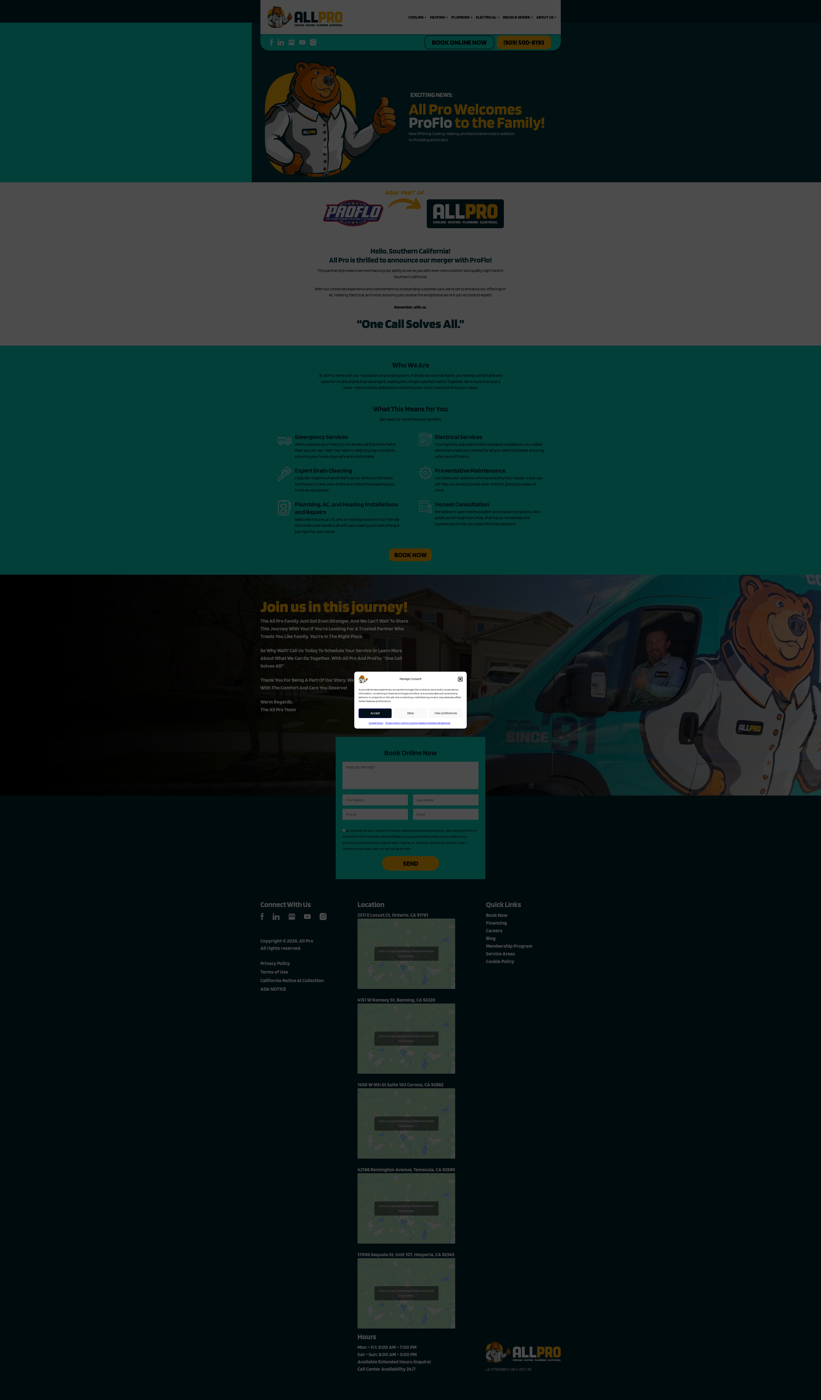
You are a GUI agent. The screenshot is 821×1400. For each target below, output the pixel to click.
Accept (375, 713)
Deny (410, 713)
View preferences (445, 713)
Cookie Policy (376, 722)
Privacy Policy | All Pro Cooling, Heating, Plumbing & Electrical (417, 722)
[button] (460, 679)
